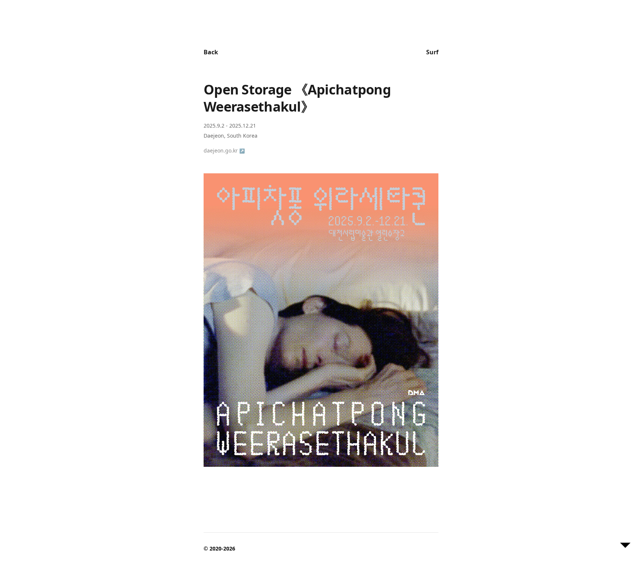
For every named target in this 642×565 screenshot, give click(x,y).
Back (211, 52)
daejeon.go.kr (224, 150)
